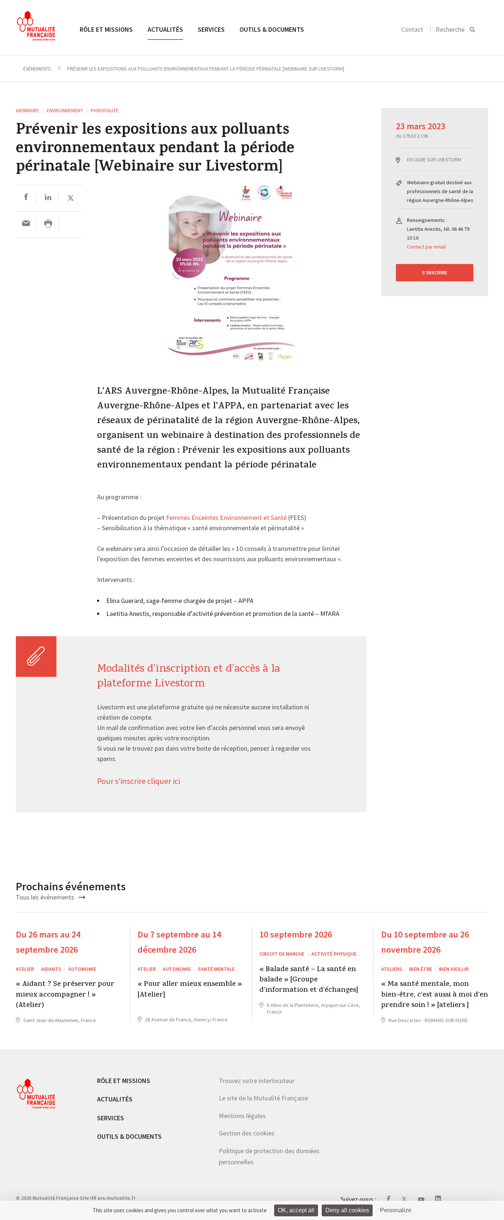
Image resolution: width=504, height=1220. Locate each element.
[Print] (48, 224)
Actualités (165, 29)
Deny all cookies (347, 1210)
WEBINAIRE (27, 110)
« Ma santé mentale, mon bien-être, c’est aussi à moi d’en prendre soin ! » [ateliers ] (434, 995)
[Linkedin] (48, 198)
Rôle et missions (106, 29)
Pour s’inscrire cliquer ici (139, 781)
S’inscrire (434, 272)
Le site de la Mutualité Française (263, 1098)
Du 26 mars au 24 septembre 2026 (48, 942)
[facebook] (26, 198)
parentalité (104, 110)
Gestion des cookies (247, 1133)
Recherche (450, 29)
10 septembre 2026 (295, 934)
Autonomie (82, 969)
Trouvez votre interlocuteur (256, 1080)
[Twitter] (71, 198)
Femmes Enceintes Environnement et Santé (226, 518)
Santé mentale (216, 969)
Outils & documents (271, 29)
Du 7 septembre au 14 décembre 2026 (179, 942)
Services (211, 29)
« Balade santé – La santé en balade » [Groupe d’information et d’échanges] (308, 980)
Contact (412, 29)
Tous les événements (46, 897)
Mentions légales (242, 1115)
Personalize (395, 1210)
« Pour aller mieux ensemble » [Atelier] (190, 990)
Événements (37, 68)
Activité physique (333, 953)
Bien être (420, 969)
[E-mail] (26, 224)
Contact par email (426, 246)
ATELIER (25, 969)
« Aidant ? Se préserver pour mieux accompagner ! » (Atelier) (65, 995)
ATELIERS (391, 969)
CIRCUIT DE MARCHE (281, 953)
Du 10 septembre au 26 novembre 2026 (425, 942)
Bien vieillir (454, 969)
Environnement (65, 110)
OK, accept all (296, 1210)
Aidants (51, 969)
